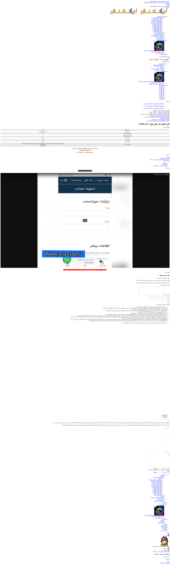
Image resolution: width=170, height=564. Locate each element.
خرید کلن (162, 67)
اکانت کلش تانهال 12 (157, 26)
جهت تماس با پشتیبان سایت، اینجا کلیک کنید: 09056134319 (156, 2)
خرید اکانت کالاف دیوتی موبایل (157, 35)
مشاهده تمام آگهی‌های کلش (155, 479)
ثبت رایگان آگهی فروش (164, 56)
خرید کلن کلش (166, 437)
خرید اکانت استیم (160, 37)
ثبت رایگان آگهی (165, 61)
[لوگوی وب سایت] (154, 14)
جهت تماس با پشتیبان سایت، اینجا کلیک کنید (159, 6)
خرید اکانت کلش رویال (159, 32)
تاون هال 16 (161, 89)
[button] (162, 337)
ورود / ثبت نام (164, 530)
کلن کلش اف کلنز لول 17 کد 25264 (157, 354)
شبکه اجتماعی (166, 447)
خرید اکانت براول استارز (159, 36)
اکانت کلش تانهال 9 (157, 30)
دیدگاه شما (166, 294)
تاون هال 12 (161, 94)
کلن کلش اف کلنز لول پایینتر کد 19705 (160, 120)
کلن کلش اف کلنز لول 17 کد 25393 (157, 397)
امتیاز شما (167, 285)
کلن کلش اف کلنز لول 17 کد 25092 (157, 333)
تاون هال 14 (161, 91)
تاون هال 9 (162, 97)
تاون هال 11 (161, 95)
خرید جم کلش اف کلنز (149, 50)
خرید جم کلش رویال (159, 52)
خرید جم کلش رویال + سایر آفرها (157, 84)
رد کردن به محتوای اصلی (155, 1)
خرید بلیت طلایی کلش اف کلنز (157, 51)
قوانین (168, 442)
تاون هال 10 (161, 96)
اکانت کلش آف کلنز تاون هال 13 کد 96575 (160, 117)
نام (168, 297)
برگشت (162, 476)
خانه (168, 114)
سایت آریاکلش (163, 320)
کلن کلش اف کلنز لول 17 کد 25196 (157, 344)
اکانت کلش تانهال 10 (157, 28)
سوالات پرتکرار (166, 444)
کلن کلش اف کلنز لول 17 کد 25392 (157, 386)
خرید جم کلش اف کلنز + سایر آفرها (146, 81)
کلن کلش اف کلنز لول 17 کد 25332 (157, 364)
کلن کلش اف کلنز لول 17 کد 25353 (157, 374)
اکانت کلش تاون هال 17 (156, 20)
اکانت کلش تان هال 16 (157, 21)
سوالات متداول (161, 522)
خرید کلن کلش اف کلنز (159, 33)
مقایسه (165, 529)
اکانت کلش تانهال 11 (157, 27)
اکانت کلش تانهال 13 (157, 25)
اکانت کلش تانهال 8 (157, 31)
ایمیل (167, 299)
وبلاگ (168, 5)
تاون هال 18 (161, 86)
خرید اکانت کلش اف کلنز (158, 17)
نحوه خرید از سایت (165, 449)
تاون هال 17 (161, 87)
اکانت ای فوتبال (160, 498)
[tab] (165, 163)
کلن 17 (150, 159)
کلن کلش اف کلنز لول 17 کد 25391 (157, 408)
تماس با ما (162, 521)
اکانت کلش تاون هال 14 (156, 23)
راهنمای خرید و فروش (159, 70)
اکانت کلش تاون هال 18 (156, 18)
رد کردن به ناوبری (165, 1)
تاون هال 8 (162, 99)
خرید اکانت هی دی (160, 39)
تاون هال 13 (161, 92)
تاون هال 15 (161, 90)
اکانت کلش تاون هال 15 (156, 22)
